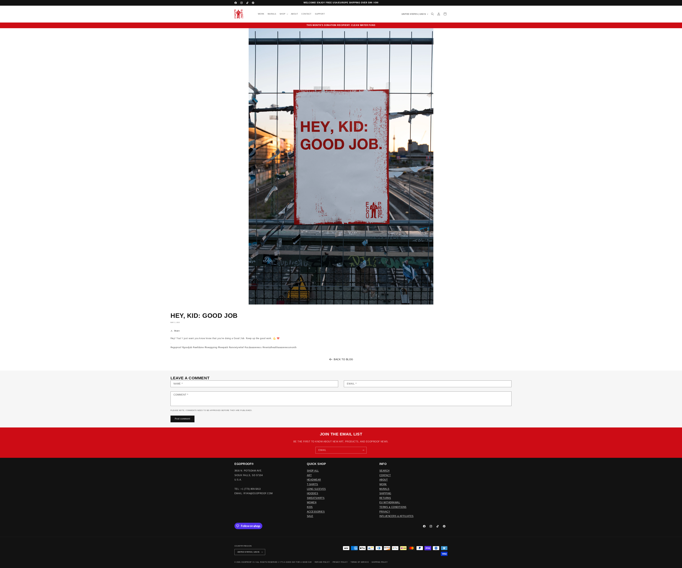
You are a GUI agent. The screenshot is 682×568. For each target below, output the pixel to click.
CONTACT (385, 475)
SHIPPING (385, 493)
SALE (310, 516)
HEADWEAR (314, 479)
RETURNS (385, 498)
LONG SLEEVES (316, 489)
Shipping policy (380, 562)
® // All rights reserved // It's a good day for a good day (282, 562)
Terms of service (360, 562)
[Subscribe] (363, 450)
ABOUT (383, 479)
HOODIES (312, 493)
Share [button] (177, 331)
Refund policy (322, 562)
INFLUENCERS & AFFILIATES (396, 516)
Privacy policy (340, 562)
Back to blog (343, 359)
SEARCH (384, 470)
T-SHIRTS (312, 484)
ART (309, 475)
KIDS (310, 507)
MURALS (384, 489)
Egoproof (247, 562)
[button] (283, 14)
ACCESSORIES (316, 511)
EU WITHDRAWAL (389, 502)
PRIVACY (384, 511)
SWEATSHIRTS (315, 498)
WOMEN (311, 502)
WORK (383, 484)
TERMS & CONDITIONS (393, 507)
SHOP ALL (313, 470)
